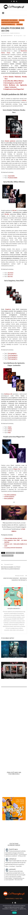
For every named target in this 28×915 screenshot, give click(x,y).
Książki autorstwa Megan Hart (14, 89)
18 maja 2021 (19, 35)
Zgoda (14, 912)
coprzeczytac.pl (5, 33)
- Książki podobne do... (15, 33)
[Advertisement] (14, 831)
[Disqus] (14, 709)
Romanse (19, 24)
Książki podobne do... (8, 24)
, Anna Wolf (13, 83)
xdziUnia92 (12, 869)
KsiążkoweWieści (7, 35)
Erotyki (21, 20)
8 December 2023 (18, 879)
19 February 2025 (22, 856)
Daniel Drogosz (13, 849)
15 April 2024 (18, 866)
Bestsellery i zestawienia (9, 20)
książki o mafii (19, 552)
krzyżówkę (23, 851)
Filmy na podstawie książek (10, 22)
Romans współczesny (7, 555)
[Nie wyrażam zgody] (26, 909)
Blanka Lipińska (10, 552)
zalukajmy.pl (12, 859)
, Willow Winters (14, 81)
